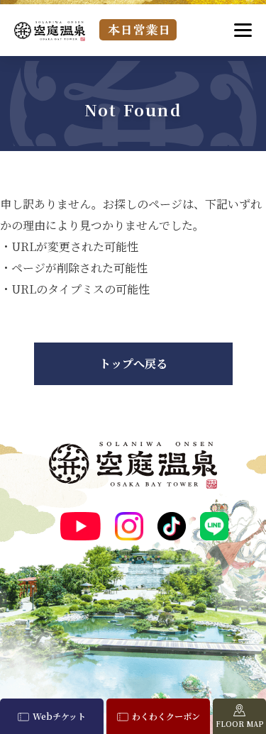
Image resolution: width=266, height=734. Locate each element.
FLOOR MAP (240, 723)
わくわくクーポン (166, 716)
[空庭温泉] (49, 31)
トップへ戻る (133, 363)
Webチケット (59, 716)
